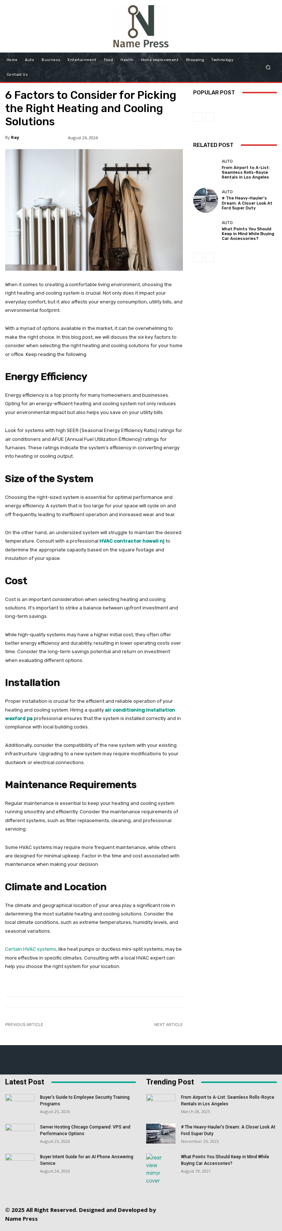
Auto (227, 161)
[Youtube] (223, 1220)
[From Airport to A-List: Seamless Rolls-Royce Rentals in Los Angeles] (205, 169)
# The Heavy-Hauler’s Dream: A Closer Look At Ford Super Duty (247, 203)
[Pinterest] (229, 1204)
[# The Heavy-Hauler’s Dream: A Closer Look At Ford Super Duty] (205, 200)
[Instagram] (196, 1204)
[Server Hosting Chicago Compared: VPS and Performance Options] (20, 1134)
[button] (268, 67)
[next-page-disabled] (209, 117)
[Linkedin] (213, 1204)
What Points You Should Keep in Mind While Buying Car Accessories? (248, 234)
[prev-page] (197, 117)
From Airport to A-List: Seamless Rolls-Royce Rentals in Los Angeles (246, 172)
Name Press (21, 1218)
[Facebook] (180, 1204)
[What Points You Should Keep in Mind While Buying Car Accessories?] (205, 230)
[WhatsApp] (262, 1204)
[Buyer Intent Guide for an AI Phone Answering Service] (20, 1163)
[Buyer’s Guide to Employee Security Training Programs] (20, 1104)
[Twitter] (246, 1204)
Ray (15, 137)
